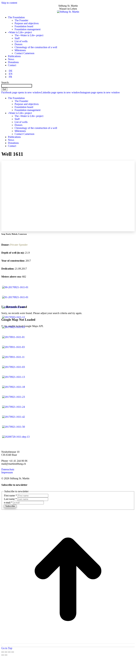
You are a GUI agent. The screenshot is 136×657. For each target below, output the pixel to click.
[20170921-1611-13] (13, 376)
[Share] (6, 652)
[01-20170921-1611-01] (15, 297)
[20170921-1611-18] (13, 386)
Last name (10, 499)
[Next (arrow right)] (6, 655)
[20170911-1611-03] (13, 347)
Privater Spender (19, 244)
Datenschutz (7, 469)
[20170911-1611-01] (13, 337)
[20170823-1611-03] (13, 327)
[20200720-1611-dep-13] (16, 436)
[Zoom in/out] (12, 652)
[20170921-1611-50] (13, 426)
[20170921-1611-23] (13, 396)
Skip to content (9, 2)
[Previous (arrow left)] (2, 655)
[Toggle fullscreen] (9, 652)
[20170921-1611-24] (13, 406)
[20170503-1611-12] (13, 317)
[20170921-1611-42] (13, 416)
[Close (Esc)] (2, 652)
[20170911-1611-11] (13, 357)
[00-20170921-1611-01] (15, 287)
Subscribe (10, 506)
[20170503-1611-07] (13, 307)
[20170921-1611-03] (13, 367)
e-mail (8, 502)
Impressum (7, 472)
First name (10, 495)
